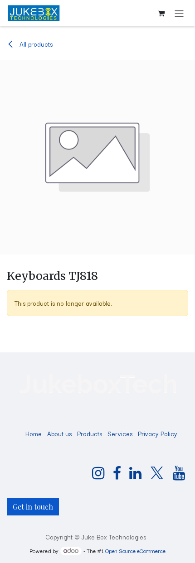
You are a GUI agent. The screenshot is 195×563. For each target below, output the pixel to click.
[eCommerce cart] (161, 13)
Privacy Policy (157, 433)
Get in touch (33, 506)
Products (89, 433)
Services (119, 433)
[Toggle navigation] (179, 13)
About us (59, 433)
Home (33, 433)
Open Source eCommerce (135, 550)
